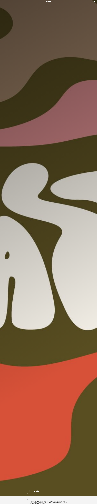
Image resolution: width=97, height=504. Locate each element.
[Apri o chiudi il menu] (94, 1)
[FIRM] (48, 1)
